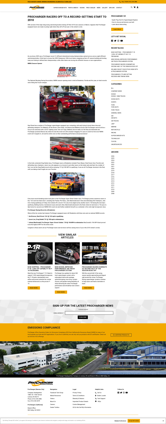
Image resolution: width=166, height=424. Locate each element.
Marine (113, 127)
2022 (112, 164)
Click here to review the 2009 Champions (52, 58)
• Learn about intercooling (118, 24)
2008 (112, 193)
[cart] (134, 7)
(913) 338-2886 (37, 399)
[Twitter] (115, 41)
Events (113, 102)
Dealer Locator (101, 395)
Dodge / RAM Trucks (118, 96)
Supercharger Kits (118, 135)
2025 (112, 158)
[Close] (163, 421)
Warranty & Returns (78, 398)
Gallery (104, 7)
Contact (119, 7)
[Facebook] (112, 41)
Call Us (99, 392)
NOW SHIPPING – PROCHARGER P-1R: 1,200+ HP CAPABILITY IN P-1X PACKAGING (123, 54)
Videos (52, 398)
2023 (112, 162)
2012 (112, 185)
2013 (112, 183)
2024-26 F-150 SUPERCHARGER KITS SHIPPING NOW (43, 1)
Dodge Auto (115, 99)
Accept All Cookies (134, 420)
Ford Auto (115, 107)
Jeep (112, 124)
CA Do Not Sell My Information (82, 407)
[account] (137, 7)
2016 (112, 177)
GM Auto (114, 118)
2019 (112, 171)
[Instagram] (118, 41)
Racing (82, 7)
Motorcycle (115, 130)
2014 (112, 181)
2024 (112, 160)
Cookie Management (79, 404)
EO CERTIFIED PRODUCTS (121, 335)
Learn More (117, 29)
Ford (113, 105)
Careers (52, 404)
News (98, 7)
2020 (112, 168)
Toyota (113, 141)
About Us (53, 401)
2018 (112, 173)
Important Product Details (80, 401)
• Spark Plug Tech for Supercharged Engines (124, 20)
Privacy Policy (77, 392)
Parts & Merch (73, 7)
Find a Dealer (90, 7)
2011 (112, 187)
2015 (112, 179)
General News (116, 113)
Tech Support (101, 398)
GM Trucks (115, 121)
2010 (112, 189)
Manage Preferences (120, 420)
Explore (112, 7)
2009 (112, 191)
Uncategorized (116, 144)
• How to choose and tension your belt (122, 22)
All (112, 88)
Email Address (59, 313)
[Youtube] (121, 41)
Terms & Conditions (78, 395)
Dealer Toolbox (54, 407)
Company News (116, 91)
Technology (115, 138)
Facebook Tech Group (56, 392)
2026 (112, 156)
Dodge (113, 94)
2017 (112, 175)
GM (112, 116)
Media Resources (55, 395)
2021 (112, 166)
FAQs (99, 401)
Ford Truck (115, 110)
